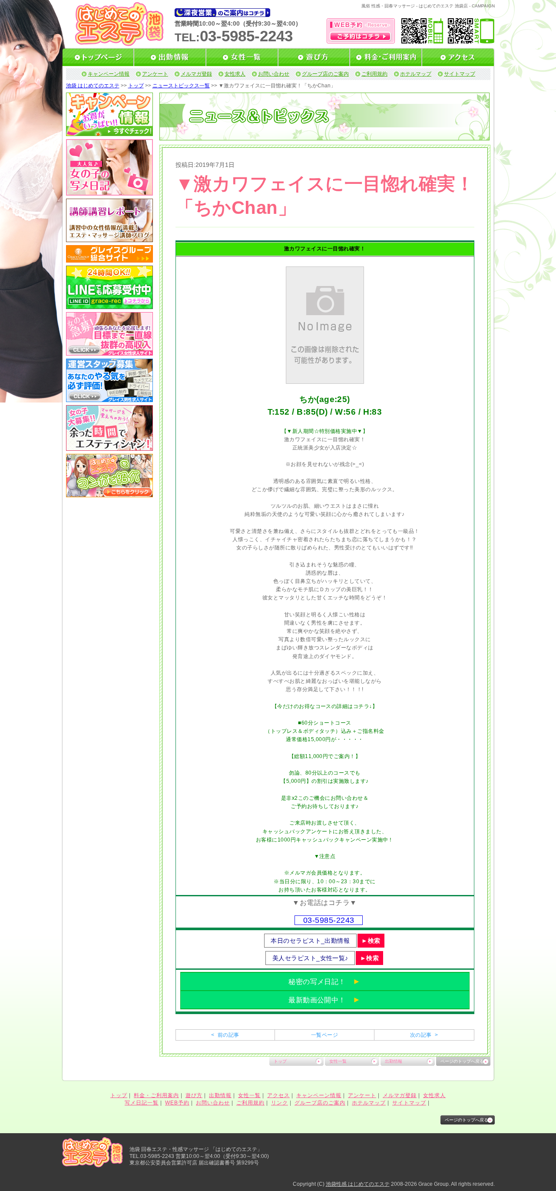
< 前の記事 (225, 1035)
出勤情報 (393, 1061)
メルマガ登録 (196, 74)
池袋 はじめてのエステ (92, 86)
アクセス (278, 1095)
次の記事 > (424, 1035)
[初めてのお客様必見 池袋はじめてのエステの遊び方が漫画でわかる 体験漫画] (109, 494)
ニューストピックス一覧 (181, 86)
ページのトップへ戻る (462, 1061)
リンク (279, 1103)
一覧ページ (324, 1035)
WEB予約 (177, 1103)
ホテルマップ (415, 74)
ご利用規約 (374, 74)
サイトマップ (459, 74)
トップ (136, 86)
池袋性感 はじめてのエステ (358, 1184)
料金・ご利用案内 (156, 1095)
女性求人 (235, 74)
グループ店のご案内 (325, 74)
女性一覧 (338, 1061)
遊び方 (193, 1095)
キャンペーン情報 (108, 74)
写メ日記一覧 (142, 1103)
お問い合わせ (273, 74)
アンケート (155, 74)
